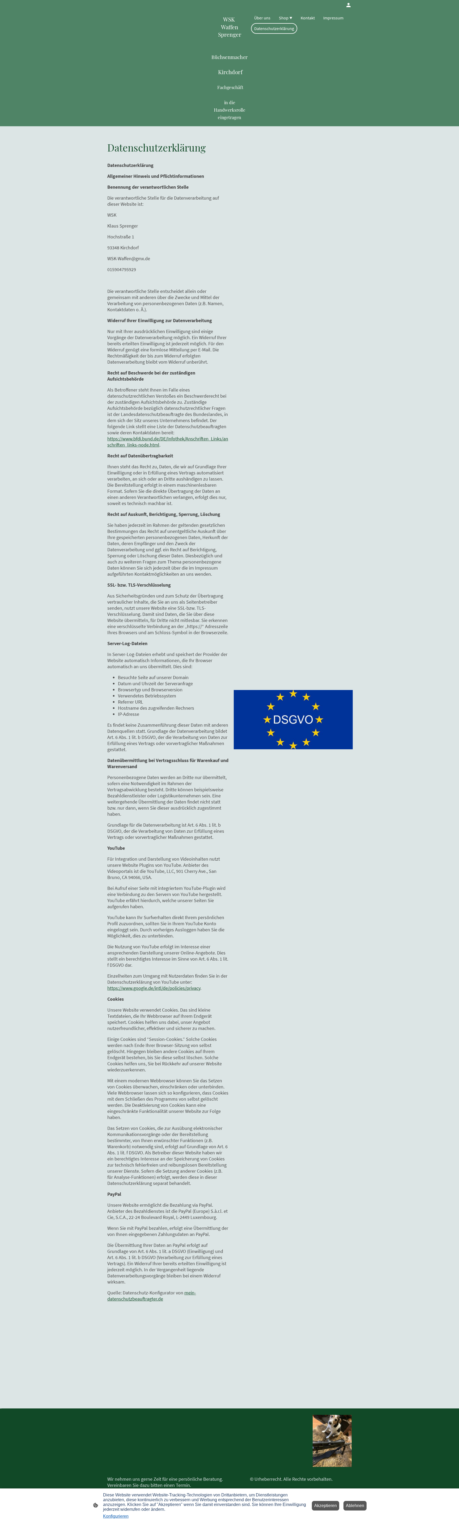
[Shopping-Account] (348, 5)
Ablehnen (355, 1505)
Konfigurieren (116, 1516)
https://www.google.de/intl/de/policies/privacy (153, 988)
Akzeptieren (325, 1505)
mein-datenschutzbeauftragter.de (151, 1296)
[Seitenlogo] (332, 1441)
